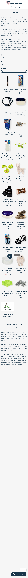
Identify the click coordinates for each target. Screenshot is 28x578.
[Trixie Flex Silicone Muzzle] (20, 239)
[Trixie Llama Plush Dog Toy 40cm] (20, 168)
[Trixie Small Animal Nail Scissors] (7, 306)
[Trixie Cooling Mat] (7, 125)
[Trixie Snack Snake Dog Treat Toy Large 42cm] (20, 145)
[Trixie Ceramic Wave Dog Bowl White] (7, 260)
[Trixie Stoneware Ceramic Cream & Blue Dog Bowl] (20, 102)
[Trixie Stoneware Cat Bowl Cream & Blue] (7, 214)
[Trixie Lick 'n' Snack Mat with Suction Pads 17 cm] (7, 283)
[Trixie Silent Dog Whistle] (7, 81)
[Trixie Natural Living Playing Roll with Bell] (20, 191)
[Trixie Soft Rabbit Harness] (7, 239)
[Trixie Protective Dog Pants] (7, 102)
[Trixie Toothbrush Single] (20, 81)
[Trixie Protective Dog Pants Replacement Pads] (7, 145)
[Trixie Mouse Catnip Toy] (20, 125)
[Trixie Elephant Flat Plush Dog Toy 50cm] (20, 283)
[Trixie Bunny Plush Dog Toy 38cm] (20, 260)
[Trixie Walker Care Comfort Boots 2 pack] (7, 191)
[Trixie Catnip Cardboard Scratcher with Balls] (20, 214)
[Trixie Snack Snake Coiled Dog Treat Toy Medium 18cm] (7, 168)
